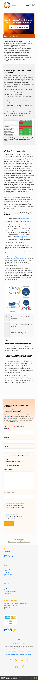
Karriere (19, 656)
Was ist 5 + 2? (9, 493)
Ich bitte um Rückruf (13, 465)
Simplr (6, 588)
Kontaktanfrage (25, 218)
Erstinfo (13, 654)
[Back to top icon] (19, 639)
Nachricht (8, 469)
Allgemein (7, 572)
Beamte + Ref (8, 574)
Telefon (6, 437)
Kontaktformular (17, 420)
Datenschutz (20, 654)
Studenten (7, 555)
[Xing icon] (22, 667)
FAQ (5, 558)
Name (6, 428)
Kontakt (8, 654)
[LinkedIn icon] (28, 661)
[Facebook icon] (10, 661)
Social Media (8, 593)
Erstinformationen (11, 515)
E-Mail (6, 447)
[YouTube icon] (22, 661)
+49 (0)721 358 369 (12, 422)
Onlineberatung (9, 590)
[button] (33, 36)
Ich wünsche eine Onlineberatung (17, 456)
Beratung (7, 551)
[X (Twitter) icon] (16, 661)
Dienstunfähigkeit (9, 557)
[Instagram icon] (16, 667)
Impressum (28, 654)
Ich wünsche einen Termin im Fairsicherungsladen (15, 460)
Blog (5, 553)
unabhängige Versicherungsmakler (15, 258)
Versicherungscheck (10, 591)
